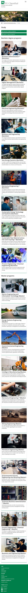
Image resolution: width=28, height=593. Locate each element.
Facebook (5, 586)
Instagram (5, 588)
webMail (3, 577)
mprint (3, 569)
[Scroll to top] (25, 590)
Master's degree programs (9, 34)
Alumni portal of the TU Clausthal (7, 578)
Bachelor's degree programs (10, 31)
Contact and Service (5, 568)
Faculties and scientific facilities (6, 6)
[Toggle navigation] (25, 2)
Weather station (4, 582)
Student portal (4, 576)
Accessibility (3, 571)
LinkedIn (5, 591)
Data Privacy (3, 570)
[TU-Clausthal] (9, 2)
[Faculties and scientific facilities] (1, 23)
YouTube (5, 589)
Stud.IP (2, 575)
